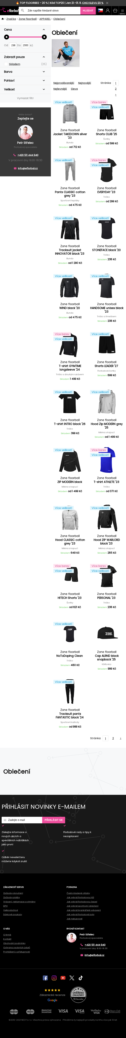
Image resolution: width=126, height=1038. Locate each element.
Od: (6, 45)
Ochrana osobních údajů (16, 947)
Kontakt (7, 939)
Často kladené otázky (78, 893)
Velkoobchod (10, 910)
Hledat (88, 10)
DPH (5, 905)
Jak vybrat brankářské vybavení (84, 910)
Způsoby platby (11, 897)
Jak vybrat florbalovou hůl (80, 897)
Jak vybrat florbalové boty (80, 914)
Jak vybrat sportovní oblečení (82, 905)
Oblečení (59, 19)
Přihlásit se (54, 820)
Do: (19, 45)
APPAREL (45, 19)
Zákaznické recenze (52, 995)
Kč (31, 45)
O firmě (7, 934)
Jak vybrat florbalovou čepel (82, 901)
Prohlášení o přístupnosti (16, 951)
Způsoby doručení (13, 893)
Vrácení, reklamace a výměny (19, 901)
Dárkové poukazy (12, 914)
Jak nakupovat (74, 918)
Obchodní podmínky (14, 943)
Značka (11, 19)
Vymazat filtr (25, 98)
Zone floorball (28, 19)
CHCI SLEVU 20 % (92, 3)
